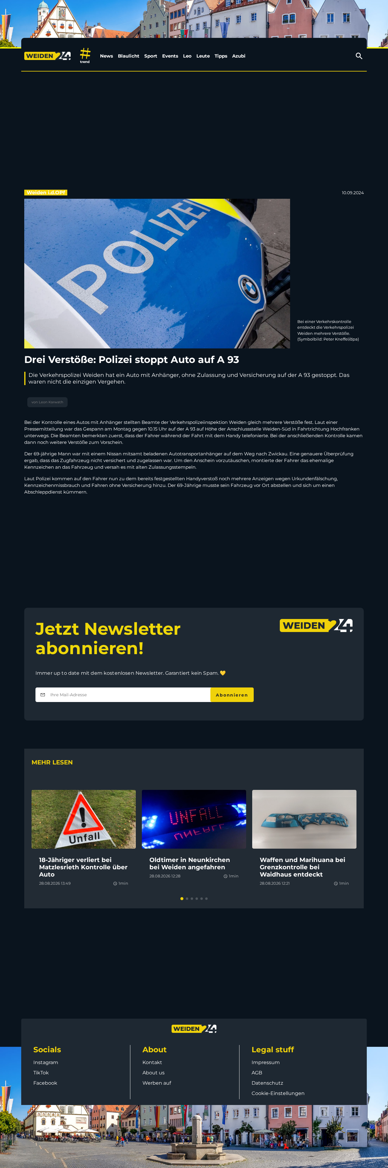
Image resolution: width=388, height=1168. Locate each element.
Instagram (45, 1062)
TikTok (41, 1073)
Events (170, 56)
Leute (203, 56)
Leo (187, 56)
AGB (257, 1073)
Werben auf (156, 1083)
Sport (150, 56)
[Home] (48, 56)
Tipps (221, 56)
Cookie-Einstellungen (278, 1093)
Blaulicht (128, 56)
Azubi (239, 56)
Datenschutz (267, 1083)
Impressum (266, 1062)
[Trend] (85, 56)
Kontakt (152, 1062)
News (106, 56)
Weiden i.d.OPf (46, 192)
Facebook (45, 1083)
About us (153, 1073)
